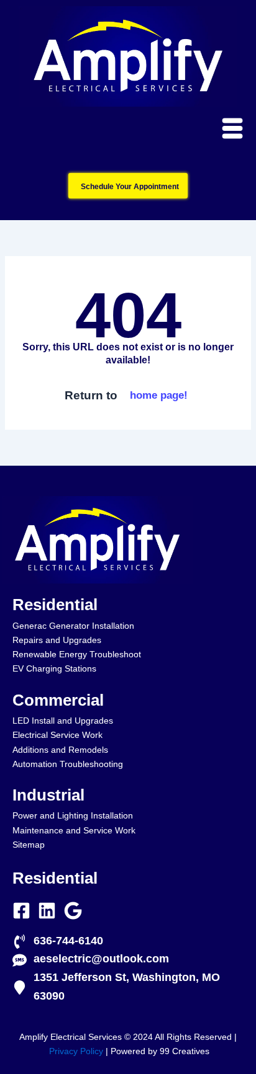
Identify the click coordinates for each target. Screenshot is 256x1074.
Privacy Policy (76, 1051)
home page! (159, 395)
